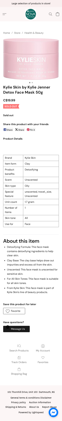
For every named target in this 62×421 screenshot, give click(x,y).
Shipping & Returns (15, 407)
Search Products (19, 350)
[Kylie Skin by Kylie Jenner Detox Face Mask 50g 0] (31, 59)
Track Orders (19, 362)
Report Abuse (49, 407)
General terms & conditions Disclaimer (31, 397)
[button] (31, 14)
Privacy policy (18, 402)
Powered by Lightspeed (31, 412)
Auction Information (40, 402)
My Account (43, 350)
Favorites (43, 362)
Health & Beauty (34, 33)
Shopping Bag (19, 373)
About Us (34, 407)
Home (6, 33)
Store (17, 33)
